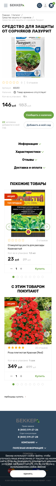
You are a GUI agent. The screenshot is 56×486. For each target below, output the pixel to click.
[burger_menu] (5, 5)
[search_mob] (39, 5)
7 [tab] (38, 277)
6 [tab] (34, 277)
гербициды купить (13, 396)
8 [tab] (42, 277)
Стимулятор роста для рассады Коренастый (26, 247)
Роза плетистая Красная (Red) (25, 352)
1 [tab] (13, 277)
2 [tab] (18, 277)
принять (28, 473)
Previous (9, 227)
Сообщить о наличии (39, 115)
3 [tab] (22, 277)
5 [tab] (30, 277)
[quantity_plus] (21, 269)
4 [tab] (26, 277)
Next (47, 227)
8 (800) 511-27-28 (28, 437)
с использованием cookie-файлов (32, 465)
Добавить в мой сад (39, 125)
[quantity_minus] (11, 269)
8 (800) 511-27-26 (28, 430)
